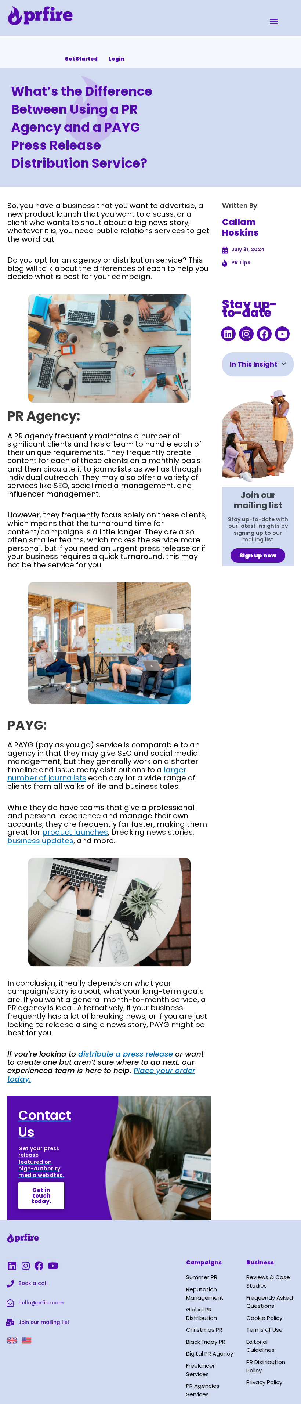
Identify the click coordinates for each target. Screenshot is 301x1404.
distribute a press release (124, 1054)
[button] (273, 21)
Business (260, 1262)
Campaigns (204, 1262)
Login (116, 58)
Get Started (81, 58)
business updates (40, 840)
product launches (75, 832)
